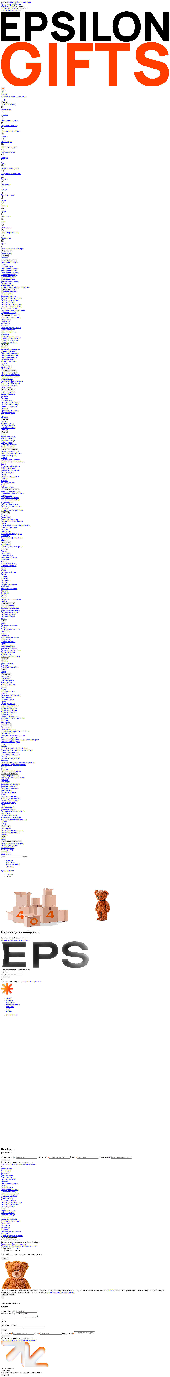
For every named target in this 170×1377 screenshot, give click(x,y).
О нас (8, 1009)
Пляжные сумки (7, 700)
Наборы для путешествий (11, 799)
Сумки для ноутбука (9, 708)
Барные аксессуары (8, 456)
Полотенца (5, 536)
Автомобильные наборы (10, 832)
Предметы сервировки (10, 476)
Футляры (4, 364)
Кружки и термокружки (10, 470)
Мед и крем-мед (7, 400)
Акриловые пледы (8, 436)
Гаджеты (4, 834)
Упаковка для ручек (8, 361)
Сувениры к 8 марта (9, 385)
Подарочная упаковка (9, 353)
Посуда (4, 474)
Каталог (9, 998)
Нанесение (10, 1007)
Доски (3, 464)
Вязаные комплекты (9, 557)
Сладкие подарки (8, 413)
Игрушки (4, 529)
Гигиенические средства (10, 629)
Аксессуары (5, 319)
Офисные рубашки (8, 572)
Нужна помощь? (7, 871)
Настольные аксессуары (10, 610)
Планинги (5, 508)
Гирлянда (4, 264)
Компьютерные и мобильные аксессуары (17, 750)
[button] (85, 1316)
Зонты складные (7, 680)
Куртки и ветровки (8, 566)
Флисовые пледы (7, 447)
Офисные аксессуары (9, 612)
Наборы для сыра (8, 302)
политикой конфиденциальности (61, 1292)
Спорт (4, 669)
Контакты (9, 867)
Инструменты (6, 790)
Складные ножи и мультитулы (13, 811)
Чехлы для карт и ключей (11, 338)
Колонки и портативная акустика (14, 748)
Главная (9, 874)
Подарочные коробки (9, 355)
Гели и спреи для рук (9, 846)
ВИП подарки (6, 366)
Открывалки (6, 640)
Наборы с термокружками (11, 306)
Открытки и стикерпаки (10, 375)
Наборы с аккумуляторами (11, 304)
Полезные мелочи (8, 642)
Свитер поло (6, 580)
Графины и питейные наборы (12, 462)
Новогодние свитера (9, 275)
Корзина (9, 1011)
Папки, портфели (8, 330)
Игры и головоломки (9, 788)
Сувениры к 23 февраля (10, 383)
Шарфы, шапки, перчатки (11, 599)
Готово (4, 1330)
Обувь (3, 570)
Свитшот (4, 582)
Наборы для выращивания (11, 298)
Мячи (3, 794)
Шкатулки (5, 540)
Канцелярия (6, 542)
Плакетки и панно (8, 428)
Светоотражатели (8, 652)
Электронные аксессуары (11, 771)
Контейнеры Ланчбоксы (10, 466)
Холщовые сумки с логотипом (13, 718)
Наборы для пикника (9, 796)
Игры (3, 837)
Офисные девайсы (8, 614)
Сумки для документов (10, 706)
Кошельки (5, 326)
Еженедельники (7, 502)
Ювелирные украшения (10, 656)
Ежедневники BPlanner (10, 498)
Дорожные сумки (8, 691)
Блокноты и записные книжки (13, 494)
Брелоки (4, 627)
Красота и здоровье (8, 792)
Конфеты (4, 396)
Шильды (4, 430)
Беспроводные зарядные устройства (15, 731)
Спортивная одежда (9, 585)
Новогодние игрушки (9, 268)
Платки (4, 576)
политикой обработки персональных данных (18, 1164)
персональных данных (32, 981)
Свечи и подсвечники (9, 281)
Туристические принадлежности (14, 819)
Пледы (4, 432)
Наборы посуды (7, 472)
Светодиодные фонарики (11, 650)
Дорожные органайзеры (10, 784)
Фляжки (4, 485)
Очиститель (5, 852)
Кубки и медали (7, 423)
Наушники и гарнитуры (10, 758)
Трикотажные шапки (9, 589)
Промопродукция (8, 646)
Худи (3, 597)
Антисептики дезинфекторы (11, 841)
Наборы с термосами (9, 308)
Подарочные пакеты (9, 357)
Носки (3, 568)
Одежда (5, 549)
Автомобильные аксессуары (12, 830)
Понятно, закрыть (8, 1294)
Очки (3, 805)
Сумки (4, 687)
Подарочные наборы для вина (13, 311)
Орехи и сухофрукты (9, 406)
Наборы (4, 756)
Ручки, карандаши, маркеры (12, 547)
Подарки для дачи (8, 809)
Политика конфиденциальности (13, 1244)
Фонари (4, 824)
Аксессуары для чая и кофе (11, 453)
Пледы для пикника (9, 445)
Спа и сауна (5, 813)
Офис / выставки (8, 603)
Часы (3, 618)
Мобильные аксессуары (10, 754)
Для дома (5, 512)
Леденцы (4, 398)
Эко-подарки (6, 387)
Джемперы (5, 559)
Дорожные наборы (8, 296)
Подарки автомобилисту (10, 377)
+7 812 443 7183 (7, 6)
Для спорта (5, 782)
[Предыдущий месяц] (2, 1319)
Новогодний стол (8, 279)
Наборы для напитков (9, 300)
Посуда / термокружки (9, 449)
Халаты (4, 595)
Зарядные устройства (9, 744)
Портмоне (5, 334)
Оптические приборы (9, 801)
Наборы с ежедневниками (11, 506)
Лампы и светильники (10, 752)
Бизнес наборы (7, 294)
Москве (11, 2)
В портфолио (24, 940)
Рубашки (4, 578)
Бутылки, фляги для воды (11, 460)
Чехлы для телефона (9, 342)
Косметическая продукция (11, 534)
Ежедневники (6, 496)
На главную (5, 940)
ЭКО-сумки (5, 723)
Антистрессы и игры (9, 625)
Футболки (5, 593)
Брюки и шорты (7, 555)
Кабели (4, 746)
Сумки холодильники (9, 716)
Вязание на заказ (7, 438)
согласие (111, 1290)
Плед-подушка (6, 443)
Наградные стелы (8, 426)
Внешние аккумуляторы (10, 738)
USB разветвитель (8, 729)
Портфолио (10, 862)
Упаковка (5, 344)
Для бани (4, 780)
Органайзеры (6, 697)
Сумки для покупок (9, 712)
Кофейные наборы (8, 468)
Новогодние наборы (9, 270)
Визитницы (5, 321)
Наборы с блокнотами (9, 504)
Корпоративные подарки (10, 315)
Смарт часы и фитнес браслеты (13, 765)
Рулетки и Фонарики (9, 648)
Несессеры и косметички (11, 695)
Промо (4, 621)
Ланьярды (5, 635)
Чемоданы (5, 720)
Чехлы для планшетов (9, 340)
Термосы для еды (7, 483)
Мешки (4, 693)
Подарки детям (7, 379)
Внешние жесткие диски (10, 742)
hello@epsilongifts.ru (9, 8)
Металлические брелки (10, 637)
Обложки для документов (11, 328)
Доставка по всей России (11, 4)
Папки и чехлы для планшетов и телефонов (18, 763)
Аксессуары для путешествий (12, 778)
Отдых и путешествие (9, 773)
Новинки (5, 255)
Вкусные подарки (8, 389)
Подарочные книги (8, 332)
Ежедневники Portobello (10, 500)
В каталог (15, 940)
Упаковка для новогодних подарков (15, 287)
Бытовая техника (7, 733)
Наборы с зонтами (8, 685)
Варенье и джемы (8, 394)
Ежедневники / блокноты (10, 489)
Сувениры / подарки (9, 370)
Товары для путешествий (11, 817)
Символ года (6, 283)
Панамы (4, 574)
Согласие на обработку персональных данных (19, 1246)
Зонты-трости (6, 682)
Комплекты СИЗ (7, 848)
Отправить (5, 977)
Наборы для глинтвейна (10, 402)
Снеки (3, 415)
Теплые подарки (7, 285)
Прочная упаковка (8, 359)
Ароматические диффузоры (12, 521)
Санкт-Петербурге (23, 2)
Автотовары (6, 826)
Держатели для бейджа (10, 608)
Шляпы (4, 601)
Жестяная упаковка (8, 351)
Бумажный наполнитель (10, 349)
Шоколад (4, 417)
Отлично (5, 1258)
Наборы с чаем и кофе (9, 404)
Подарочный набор (8, 313)
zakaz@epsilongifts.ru (9, 10)
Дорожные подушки (9, 786)
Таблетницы (6, 654)
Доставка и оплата (13, 864)
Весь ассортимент (8, 104)
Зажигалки (5, 631)
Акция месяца (7, 251)
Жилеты (4, 562)
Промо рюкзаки (7, 663)
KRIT (18, 1248)
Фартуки (4, 591)
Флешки (4, 767)
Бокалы (4, 458)
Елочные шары (7, 266)
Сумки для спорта (8, 704)
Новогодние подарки (9, 260)
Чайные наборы (7, 487)
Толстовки (5, 587)
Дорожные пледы (8, 441)
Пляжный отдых (7, 807)
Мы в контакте (11, 1015)
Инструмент (6, 532)
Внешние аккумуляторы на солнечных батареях (20, 740)
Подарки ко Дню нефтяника (12, 381)
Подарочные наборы (9, 289)
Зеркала (4, 633)
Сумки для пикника (9, 710)
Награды (5, 419)
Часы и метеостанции (9, 336)
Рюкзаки (5, 659)
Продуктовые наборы (9, 411)
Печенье (4, 409)
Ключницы (5, 323)
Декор (3, 523)
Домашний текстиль (9, 527)
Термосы (4, 481)
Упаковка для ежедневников (12, 510)
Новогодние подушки (9, 273)
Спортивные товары (9, 815)
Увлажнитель (6, 854)
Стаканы (4, 479)
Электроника (6, 725)
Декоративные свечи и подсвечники (15, 525)
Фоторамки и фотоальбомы (12, 538)
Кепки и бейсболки (8, 564)
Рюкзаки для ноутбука (9, 667)
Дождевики (5, 678)
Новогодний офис (8, 277)
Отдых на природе (8, 803)
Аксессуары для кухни (10, 519)
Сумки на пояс (7, 714)
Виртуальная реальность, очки (13, 735)
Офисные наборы (8, 616)
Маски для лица (7, 850)
